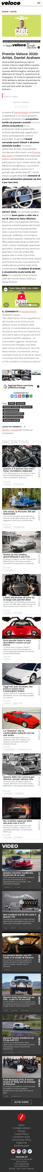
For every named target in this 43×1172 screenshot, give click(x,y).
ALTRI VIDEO (21, 1102)
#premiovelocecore (13, 417)
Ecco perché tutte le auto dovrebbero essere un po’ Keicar (17, 642)
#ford (6, 1096)
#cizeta (7, 703)
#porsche (26, 407)
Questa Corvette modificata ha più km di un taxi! (18, 874)
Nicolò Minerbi (28, 311)
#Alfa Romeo (9, 570)
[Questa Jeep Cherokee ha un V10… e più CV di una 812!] (21, 985)
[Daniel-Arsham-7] (26, 378)
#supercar (18, 837)
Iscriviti (5, 430)
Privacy (21, 1131)
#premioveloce (11, 410)
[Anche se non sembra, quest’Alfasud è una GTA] (21, 542)
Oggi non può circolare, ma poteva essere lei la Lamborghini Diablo (17, 688)
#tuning (18, 887)
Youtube (13, 1151)
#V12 (20, 928)
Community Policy (21, 1140)
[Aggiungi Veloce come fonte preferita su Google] (21, 386)
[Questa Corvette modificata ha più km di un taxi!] (21, 860)
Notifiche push (21, 1145)
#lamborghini (9, 749)
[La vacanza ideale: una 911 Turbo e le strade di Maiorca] (21, 943)
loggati (14, 430)
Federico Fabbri (10, 96)
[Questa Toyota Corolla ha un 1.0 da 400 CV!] (21, 1025)
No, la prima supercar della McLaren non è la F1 (17, 822)
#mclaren (7, 837)
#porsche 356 (19, 527)
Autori (21, 1125)
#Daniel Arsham (12, 407)
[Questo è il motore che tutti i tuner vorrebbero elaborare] (21, 456)
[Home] (17, 3)
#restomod (24, 1010)
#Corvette (8, 887)
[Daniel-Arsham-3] (26, 372)
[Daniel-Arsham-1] (7, 372)
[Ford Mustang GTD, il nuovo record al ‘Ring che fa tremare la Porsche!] (21, 1067)
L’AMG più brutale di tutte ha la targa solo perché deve (18, 598)
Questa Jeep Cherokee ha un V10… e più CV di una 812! (18, 998)
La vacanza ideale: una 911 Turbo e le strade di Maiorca (18, 956)
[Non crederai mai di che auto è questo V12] (21, 902)
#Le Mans (7, 613)
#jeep (6, 1010)
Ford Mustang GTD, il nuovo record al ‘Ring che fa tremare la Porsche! (19, 1081)
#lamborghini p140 (24, 749)
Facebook (24, 1151)
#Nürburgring (16, 1096)
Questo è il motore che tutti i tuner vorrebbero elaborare (19, 469)
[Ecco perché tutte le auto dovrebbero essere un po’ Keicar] (21, 628)
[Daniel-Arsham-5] (7, 378)
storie (13, 11)
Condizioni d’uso (21, 1137)
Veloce (16, 315)
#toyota (7, 484)
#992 (11, 403)
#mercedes (18, 613)
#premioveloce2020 (13, 414)
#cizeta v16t (17, 703)
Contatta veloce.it (21, 1128)
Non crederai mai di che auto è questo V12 (19, 915)
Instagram (19, 1151)
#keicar (7, 659)
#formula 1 (8, 793)
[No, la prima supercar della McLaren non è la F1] (21, 808)
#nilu (6, 928)
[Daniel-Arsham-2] (17, 372)
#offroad (14, 1010)
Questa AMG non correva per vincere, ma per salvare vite (18, 778)
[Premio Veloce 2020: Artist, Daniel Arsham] (21, 26)
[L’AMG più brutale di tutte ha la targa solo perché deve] (21, 585)
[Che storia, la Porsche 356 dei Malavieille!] (21, 499)
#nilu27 (13, 928)
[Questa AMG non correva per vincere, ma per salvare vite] (21, 764)
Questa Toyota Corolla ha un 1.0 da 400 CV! (18, 1039)
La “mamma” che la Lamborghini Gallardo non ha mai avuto (18, 733)
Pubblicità (21, 1142)
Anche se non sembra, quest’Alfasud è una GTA (16, 555)
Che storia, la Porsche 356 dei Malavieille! (19, 512)
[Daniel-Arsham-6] (17, 378)
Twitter (30, 1151)
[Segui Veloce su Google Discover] (21, 44)
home (5, 11)
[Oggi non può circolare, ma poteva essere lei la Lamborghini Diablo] (21, 674)
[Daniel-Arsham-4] (36, 372)
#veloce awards (11, 420)
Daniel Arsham (21, 112)
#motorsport (9, 1052)
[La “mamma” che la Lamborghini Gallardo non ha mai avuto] (21, 718)
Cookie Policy (21, 1134)
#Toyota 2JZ (18, 484)
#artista (20, 403)
